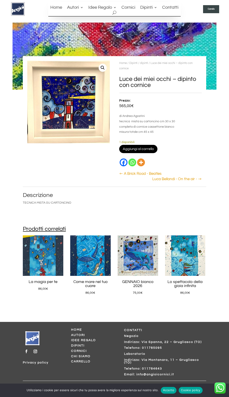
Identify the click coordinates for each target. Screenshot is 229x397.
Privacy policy (36, 362)
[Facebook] (123, 162)
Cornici (128, 8)
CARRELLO (81, 361)
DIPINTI (78, 345)
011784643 (152, 368)
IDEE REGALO (83, 340)
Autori (73, 8)
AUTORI (78, 335)
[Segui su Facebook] (26, 351)
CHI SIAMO (81, 356)
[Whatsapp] (132, 162)
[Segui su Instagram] (35, 351)
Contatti (170, 8)
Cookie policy (190, 390)
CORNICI (79, 351)
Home (56, 8)
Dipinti (146, 8)
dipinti (144, 63)
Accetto (168, 390)
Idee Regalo (100, 8)
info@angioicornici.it (155, 374)
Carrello (211, 9)
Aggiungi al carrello (138, 149)
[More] (141, 162)
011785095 (152, 347)
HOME (76, 329)
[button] (103, 68)
